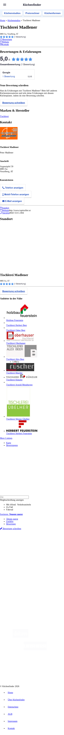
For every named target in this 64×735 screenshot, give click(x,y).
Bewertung (11, 524)
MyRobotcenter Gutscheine (39, 550)
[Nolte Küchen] (50, 662)
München (35, 542)
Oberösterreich (53, 542)
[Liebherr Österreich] (35, 649)
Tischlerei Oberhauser (15, 343)
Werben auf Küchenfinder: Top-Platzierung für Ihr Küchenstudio (34, 584)
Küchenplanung (13, 560)
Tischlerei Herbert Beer (16, 325)
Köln (30, 545)
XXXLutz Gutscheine (36, 547)
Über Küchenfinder (14, 568)
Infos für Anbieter (14, 581)
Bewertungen (12, 445)
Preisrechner (32, 13)
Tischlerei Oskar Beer (15, 330)
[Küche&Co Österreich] (43, 674)
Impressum (12, 721)
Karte (8, 443)
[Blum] (20, 637)
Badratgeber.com (13, 573)
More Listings (6, 438)
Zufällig (9, 521)
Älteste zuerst (12, 519)
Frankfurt (23, 545)
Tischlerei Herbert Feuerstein (19, 433)
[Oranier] (25, 662)
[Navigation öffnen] (4, 4)
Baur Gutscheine (21, 550)
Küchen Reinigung (14, 563)
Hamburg (27, 542)
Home (2, 20)
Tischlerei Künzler (14, 380)
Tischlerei (4, 116)
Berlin (20, 542)
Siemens (49, 545)
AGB (10, 714)
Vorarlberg (43, 542)
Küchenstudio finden (15, 537)
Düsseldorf (15, 545)
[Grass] (46, 637)
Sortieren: (11, 514)
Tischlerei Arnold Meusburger (19, 385)
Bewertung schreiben (13, 102)
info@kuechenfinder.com (11, 600)
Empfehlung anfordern (16, 539)
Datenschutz (13, 707)
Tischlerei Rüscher (14, 373)
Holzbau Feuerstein (14, 320)
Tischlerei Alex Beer (15, 359)
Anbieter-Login (15, 589)
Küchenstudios (12, 13)
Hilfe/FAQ (11, 570)
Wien (8, 545)
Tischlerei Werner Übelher (18, 419)
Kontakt (11, 728)
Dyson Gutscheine (52, 547)
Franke (42, 545)
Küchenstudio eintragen (16, 586)
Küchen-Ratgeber (13, 565)
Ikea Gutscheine (21, 547)
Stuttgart (36, 545)
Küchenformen (52, 13)
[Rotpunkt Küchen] (20, 674)
